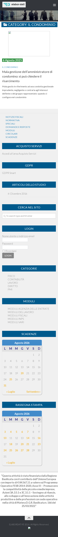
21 (27, 444)
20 (22, 373)
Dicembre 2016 (18, 193)
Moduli (10, 130)
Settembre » (33, 391)
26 (16, 450)
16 (39, 438)
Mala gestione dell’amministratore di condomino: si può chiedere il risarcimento (27, 76)
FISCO (11, 276)
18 (10, 444)
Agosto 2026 (21, 342)
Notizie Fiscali (14, 117)
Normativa (13, 120)
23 (39, 444)
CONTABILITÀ (16, 279)
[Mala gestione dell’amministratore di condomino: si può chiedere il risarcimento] (29, 43)
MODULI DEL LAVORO (21, 312)
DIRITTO (13, 286)
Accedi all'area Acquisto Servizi (19, 153)
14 (27, 438)
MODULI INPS (16, 318)
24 (5, 450)
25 (10, 379)
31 (5, 385)
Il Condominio (10, 67)
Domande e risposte (18, 127)
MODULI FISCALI (17, 315)
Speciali (10, 123)
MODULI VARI (16, 322)
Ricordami (10, 250)
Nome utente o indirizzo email (18, 236)
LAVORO (13, 282)
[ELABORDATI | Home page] (23, 4)
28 (27, 450)
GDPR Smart (9, 172)
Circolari (11, 133)
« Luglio (10, 391)
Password (7, 243)
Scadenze (11, 137)
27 (22, 450)
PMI (10, 289)
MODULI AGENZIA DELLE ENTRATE (28, 308)
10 (5, 438)
